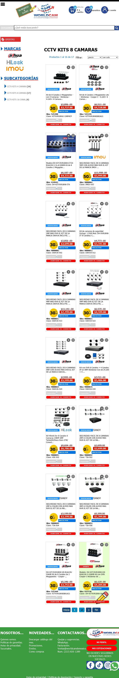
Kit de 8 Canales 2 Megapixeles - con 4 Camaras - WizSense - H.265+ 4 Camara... (59, 97)
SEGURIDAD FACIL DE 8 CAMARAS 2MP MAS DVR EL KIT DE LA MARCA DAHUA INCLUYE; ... (60, 233)
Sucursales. (6, 648)
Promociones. (36, 645)
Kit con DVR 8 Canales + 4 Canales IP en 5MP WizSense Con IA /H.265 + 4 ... (94, 369)
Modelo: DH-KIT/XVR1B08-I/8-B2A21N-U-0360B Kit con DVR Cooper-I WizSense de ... (93, 574)
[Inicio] (66, 611)
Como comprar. (37, 651)
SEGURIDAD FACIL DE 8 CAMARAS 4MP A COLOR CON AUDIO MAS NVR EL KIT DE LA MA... (94, 506)
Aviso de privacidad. (10, 645)
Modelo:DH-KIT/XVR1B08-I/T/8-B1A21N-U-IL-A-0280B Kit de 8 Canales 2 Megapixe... (59, 165)
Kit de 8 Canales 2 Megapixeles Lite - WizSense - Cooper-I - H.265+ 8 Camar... (94, 97)
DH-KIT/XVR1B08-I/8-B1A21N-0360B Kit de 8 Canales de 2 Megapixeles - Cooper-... (59, 574)
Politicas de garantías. (11, 642)
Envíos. (32, 648)
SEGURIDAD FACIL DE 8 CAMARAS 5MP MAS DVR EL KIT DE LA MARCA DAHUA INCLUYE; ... (94, 301)
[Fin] (96, 611)
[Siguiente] (88, 611)
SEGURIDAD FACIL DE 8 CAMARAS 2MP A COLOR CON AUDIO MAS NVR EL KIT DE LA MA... (94, 438)
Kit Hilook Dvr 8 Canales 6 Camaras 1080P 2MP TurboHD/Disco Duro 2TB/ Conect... (57, 439)
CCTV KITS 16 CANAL (18, 99)
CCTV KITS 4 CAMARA (19, 86)
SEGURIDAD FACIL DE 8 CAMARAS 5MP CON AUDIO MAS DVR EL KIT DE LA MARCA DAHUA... (60, 369)
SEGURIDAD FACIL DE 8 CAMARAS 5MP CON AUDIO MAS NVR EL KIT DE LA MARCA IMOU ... (94, 165)
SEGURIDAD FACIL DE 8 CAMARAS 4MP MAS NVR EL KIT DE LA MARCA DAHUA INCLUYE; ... (60, 301)
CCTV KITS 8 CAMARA (19, 93)
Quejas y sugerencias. (69, 639)
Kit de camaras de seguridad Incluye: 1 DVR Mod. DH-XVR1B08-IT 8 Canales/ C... (94, 233)
